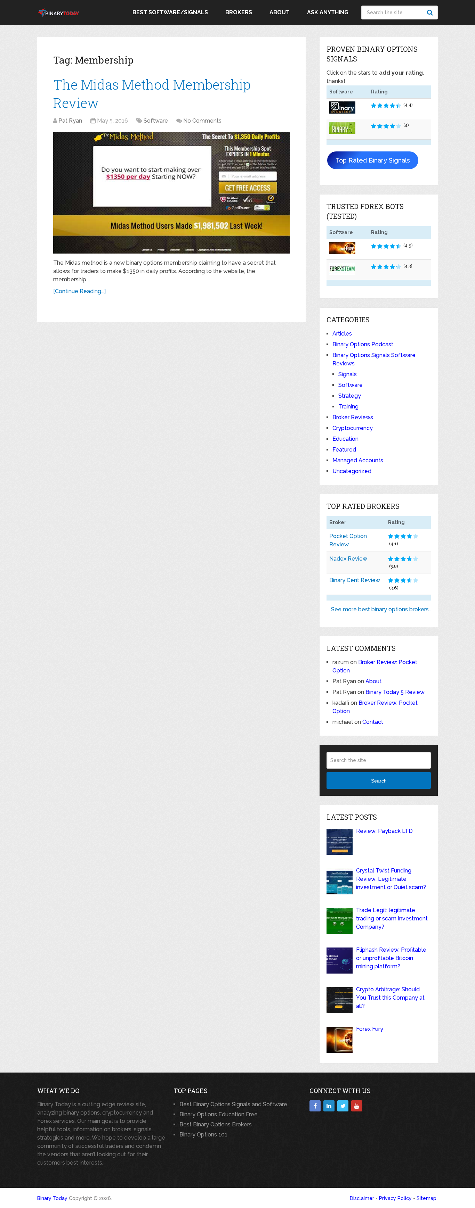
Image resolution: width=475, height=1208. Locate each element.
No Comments (202, 120)
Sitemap (426, 1198)
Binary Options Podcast (362, 344)
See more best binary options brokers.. (381, 609)
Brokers (238, 12)
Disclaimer (362, 1198)
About (279, 12)
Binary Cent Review (354, 580)
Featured (344, 449)
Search (431, 12)
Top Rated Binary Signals (373, 160)
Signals (347, 374)
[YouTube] (356, 1105)
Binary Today (52, 1198)
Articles (342, 333)
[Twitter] (342, 1105)
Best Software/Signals (170, 12)
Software (156, 120)
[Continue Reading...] (79, 291)
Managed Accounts (357, 460)
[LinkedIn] (329, 1105)
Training (348, 406)
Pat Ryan (70, 120)
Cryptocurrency (352, 428)
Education (345, 439)
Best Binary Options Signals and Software (233, 1104)
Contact (372, 722)
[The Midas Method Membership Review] (171, 193)
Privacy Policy (395, 1198)
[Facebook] (315, 1105)
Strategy (349, 395)
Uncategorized (351, 471)
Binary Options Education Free (218, 1114)
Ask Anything (327, 12)
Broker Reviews (352, 417)
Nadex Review (348, 558)
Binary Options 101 (203, 1134)
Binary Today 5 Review (395, 692)
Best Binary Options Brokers (215, 1124)
